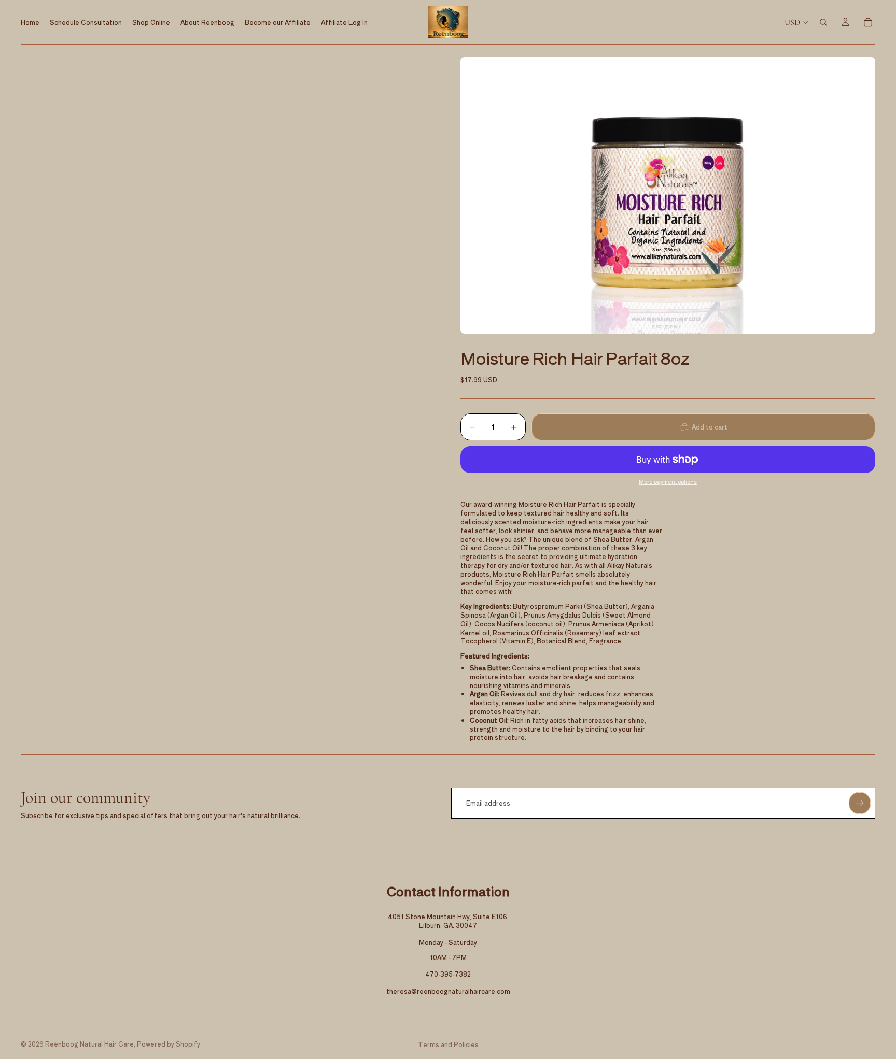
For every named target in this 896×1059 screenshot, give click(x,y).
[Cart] (868, 22)
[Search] (823, 22)
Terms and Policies (448, 1044)
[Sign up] (860, 803)
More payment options (668, 481)
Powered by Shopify (168, 1043)
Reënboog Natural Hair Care (89, 1043)
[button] (667, 195)
